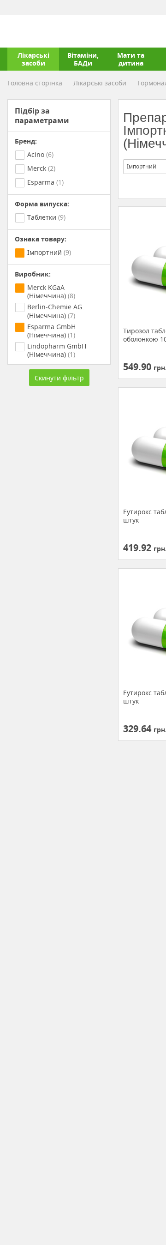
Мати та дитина (130, 59)
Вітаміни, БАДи (83, 59)
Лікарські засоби (33, 59)
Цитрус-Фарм (29, 30)
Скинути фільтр (59, 377)
